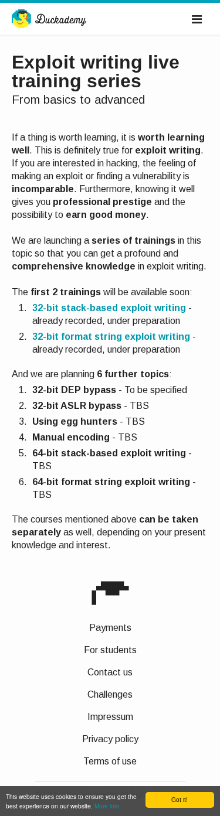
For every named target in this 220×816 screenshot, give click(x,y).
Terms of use (110, 761)
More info (107, 805)
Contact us (110, 672)
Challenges (110, 694)
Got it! (179, 799)
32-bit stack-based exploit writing (109, 308)
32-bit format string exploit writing (111, 337)
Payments (110, 628)
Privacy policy (110, 739)
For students (110, 650)
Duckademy (49, 19)
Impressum (110, 717)
